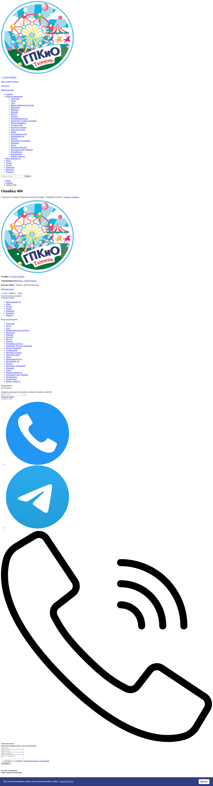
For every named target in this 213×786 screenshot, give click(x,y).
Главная (9, 94)
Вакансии (10, 167)
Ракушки (14, 112)
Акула (13, 101)
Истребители (16, 152)
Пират (13, 132)
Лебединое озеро (18, 130)
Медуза (14, 114)
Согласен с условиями (26, 761)
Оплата (9, 163)
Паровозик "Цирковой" (21, 141)
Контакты (10, 170)
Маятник (14, 110)
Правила (9, 172)
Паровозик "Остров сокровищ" (24, 121)
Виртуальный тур (13, 158)
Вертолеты (15, 107)
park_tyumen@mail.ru (9, 81)
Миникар (15, 143)
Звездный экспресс (19, 127)
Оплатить (5, 86)
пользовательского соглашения (36, 761)
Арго (13, 103)
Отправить (6, 763)
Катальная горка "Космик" (22, 150)
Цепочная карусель (19, 134)
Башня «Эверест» (18, 156)
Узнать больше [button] (66, 781)
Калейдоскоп (16, 154)
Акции (9, 165)
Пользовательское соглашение (11, 296)
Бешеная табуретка (19, 147)
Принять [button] (204, 782)
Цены (8, 161)
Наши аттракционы (14, 96)
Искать (27, 176)
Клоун (13, 145)
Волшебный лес (17, 136)
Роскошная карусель (19, 118)
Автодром (15, 99)
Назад (8, 180)
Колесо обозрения (18, 123)
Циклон (14, 138)
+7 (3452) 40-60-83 (8, 77)
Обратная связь (7, 90)
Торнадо (14, 116)
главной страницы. (71, 197)
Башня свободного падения (22, 105)
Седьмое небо (16, 125)
